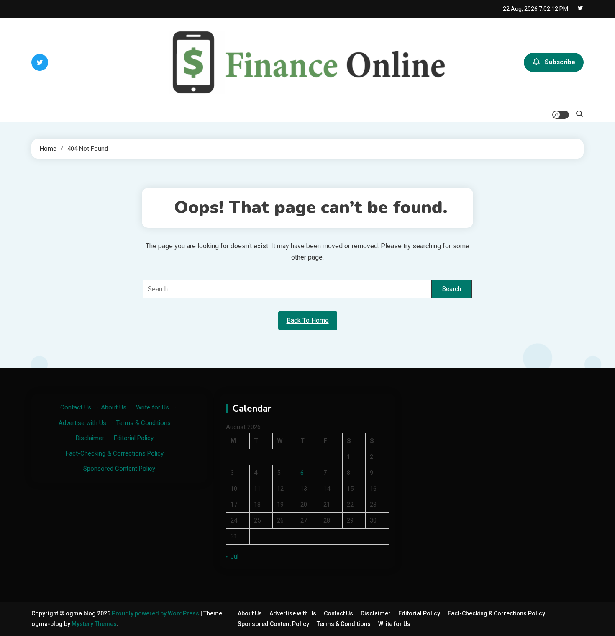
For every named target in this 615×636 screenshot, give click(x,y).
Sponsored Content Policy (119, 468)
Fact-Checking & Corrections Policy (115, 453)
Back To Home (308, 320)
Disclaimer (90, 438)
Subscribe (560, 62)
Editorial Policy (134, 438)
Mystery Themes (94, 624)
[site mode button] (560, 115)
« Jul (232, 556)
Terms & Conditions (143, 423)
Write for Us (152, 407)
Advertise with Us (82, 423)
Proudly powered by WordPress (156, 613)
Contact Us (75, 407)
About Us (113, 407)
